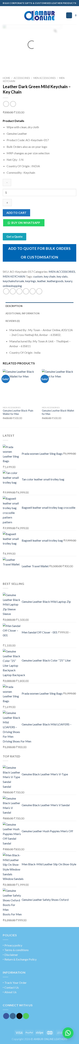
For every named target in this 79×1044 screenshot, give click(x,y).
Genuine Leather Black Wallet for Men (58, 412)
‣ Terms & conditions (16, 950)
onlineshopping (12, 286)
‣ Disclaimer (10, 954)
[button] (25, 224)
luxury (68, 281)
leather (41, 281)
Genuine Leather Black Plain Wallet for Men (18, 412)
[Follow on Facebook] (6, 1016)
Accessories (22, 77)
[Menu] (5, 15)
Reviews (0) (13, 320)
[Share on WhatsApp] (6, 291)
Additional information (23, 313)
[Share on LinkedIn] (39, 291)
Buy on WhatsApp (25, 222)
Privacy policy (13, 945)
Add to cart (16, 212)
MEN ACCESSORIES (44, 77)
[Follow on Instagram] (13, 1016)
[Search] (69, 15)
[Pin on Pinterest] (33, 291)
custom (38, 276)
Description (14, 306)
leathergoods (55, 281)
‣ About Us (10, 992)
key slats (62, 276)
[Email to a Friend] (26, 291)
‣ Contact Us (11, 987)
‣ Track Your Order (15, 982)
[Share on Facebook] (13, 291)
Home (6, 77)
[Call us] (26, 1016)
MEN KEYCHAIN (14, 276)
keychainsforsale (13, 281)
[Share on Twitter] (19, 291)
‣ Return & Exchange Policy (20, 959)
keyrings (30, 281)
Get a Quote (14, 236)
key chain (49, 276)
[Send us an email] (19, 1016)
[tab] (39, 306)
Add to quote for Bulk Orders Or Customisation (39, 252)
